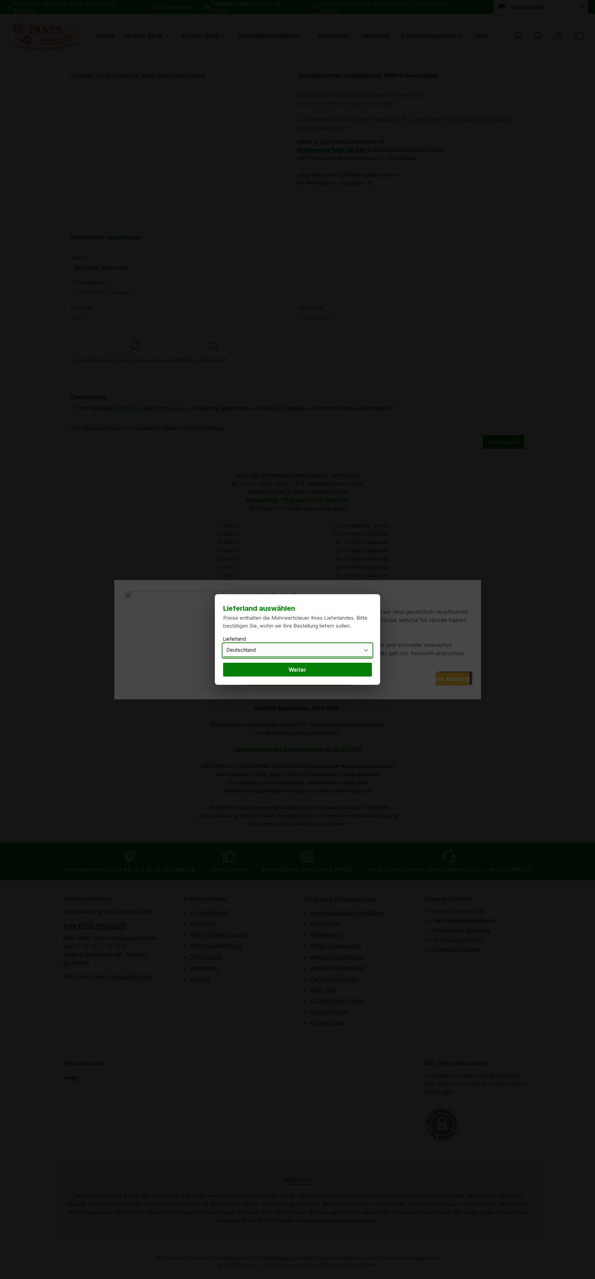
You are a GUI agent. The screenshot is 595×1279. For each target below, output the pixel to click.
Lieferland (234, 639)
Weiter (297, 669)
